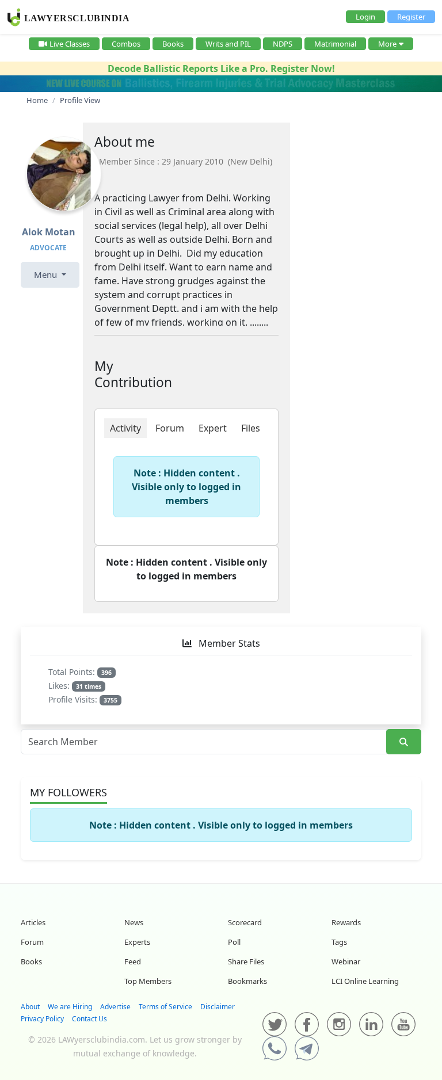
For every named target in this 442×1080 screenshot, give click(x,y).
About (30, 1007)
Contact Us (89, 1019)
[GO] (403, 742)
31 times (88, 686)
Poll (234, 942)
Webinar (346, 961)
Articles (33, 922)
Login (365, 17)
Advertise (115, 1007)
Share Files (246, 961)
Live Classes (69, 44)
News (133, 922)
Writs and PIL (228, 44)
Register (411, 17)
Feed (132, 961)
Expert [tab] (213, 428)
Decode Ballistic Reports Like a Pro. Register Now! (221, 68)
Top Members (148, 981)
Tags (339, 942)
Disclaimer (217, 1007)
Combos (126, 44)
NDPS (282, 44)
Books (173, 44)
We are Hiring (70, 1007)
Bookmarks (247, 981)
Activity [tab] (125, 428)
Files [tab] (250, 428)
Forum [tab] (169, 428)
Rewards (346, 922)
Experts (137, 942)
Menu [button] (46, 274)
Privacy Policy (42, 1019)
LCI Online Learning (365, 981)
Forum (32, 942)
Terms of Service (165, 1007)
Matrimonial (335, 44)
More (387, 44)
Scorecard (245, 922)
